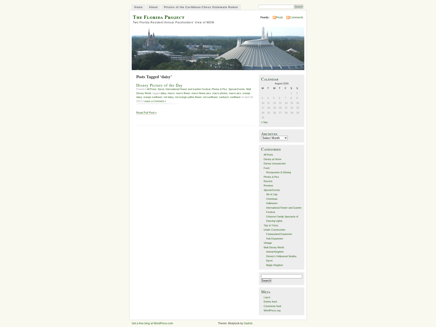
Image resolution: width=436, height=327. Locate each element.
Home (138, 7)
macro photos (220, 93)
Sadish (248, 323)
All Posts (151, 89)
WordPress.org (272, 310)
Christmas (271, 199)
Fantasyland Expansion (279, 234)
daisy (163, 93)
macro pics (235, 93)
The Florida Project (159, 16)
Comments (296, 17)
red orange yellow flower (188, 97)
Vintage (268, 243)
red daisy (168, 97)
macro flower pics (201, 93)
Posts (279, 17)
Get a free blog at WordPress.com (152, 323)
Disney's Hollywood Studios (281, 256)
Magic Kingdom (274, 265)
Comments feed (272, 306)
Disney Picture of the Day (159, 85)
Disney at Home (272, 159)
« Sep (264, 122)
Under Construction (274, 229)
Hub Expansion (274, 238)
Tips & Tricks (271, 225)
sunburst (224, 97)
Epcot (161, 89)
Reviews (268, 185)
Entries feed (270, 301)
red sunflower (210, 97)
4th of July (271, 194)
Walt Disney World (274, 247)
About (153, 7)
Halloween (271, 203)
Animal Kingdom (275, 251)
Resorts (268, 181)
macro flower (183, 93)
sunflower (235, 97)
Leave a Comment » (155, 101)
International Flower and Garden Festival (188, 89)
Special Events (236, 89)
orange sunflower (152, 97)
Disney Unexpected (274, 163)
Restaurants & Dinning (278, 172)
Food (266, 168)
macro (171, 93)
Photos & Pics (219, 89)
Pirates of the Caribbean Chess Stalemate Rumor (201, 7)
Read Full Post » (146, 112)
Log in (267, 297)
